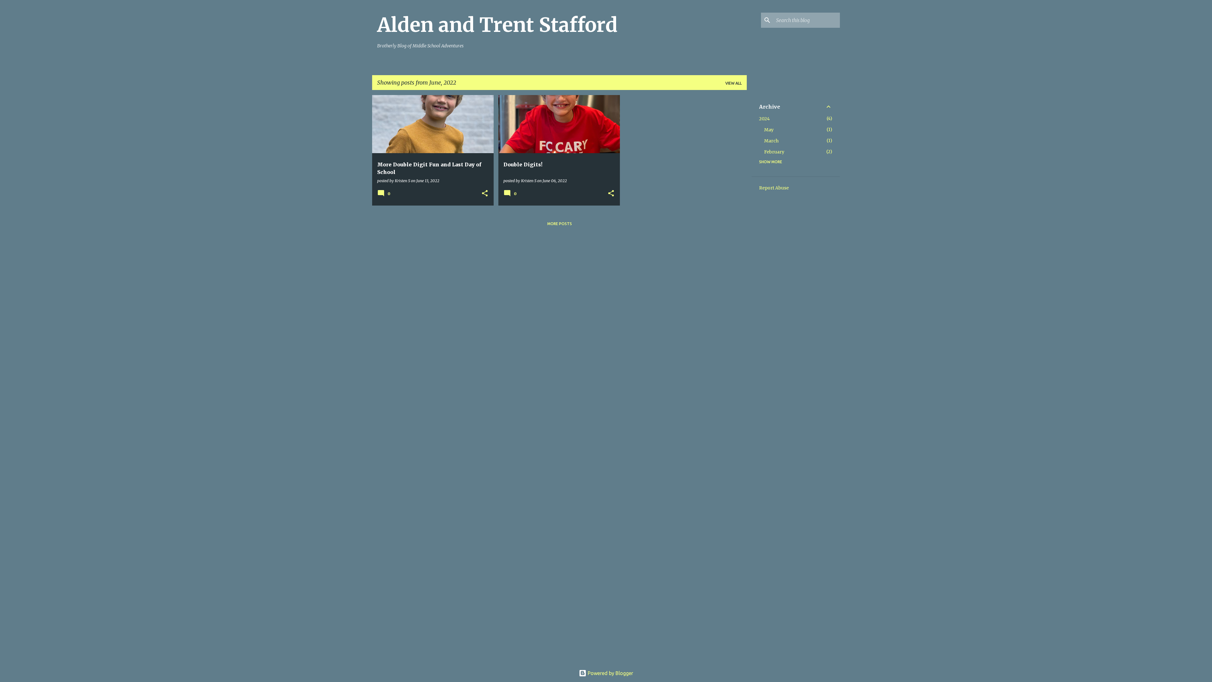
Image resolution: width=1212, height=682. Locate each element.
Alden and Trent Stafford (497, 25)
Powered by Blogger (609, 673)
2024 (764, 119)
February (774, 152)
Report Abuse (774, 188)
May (769, 130)
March (771, 141)
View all (733, 83)
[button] (485, 193)
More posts (559, 224)
